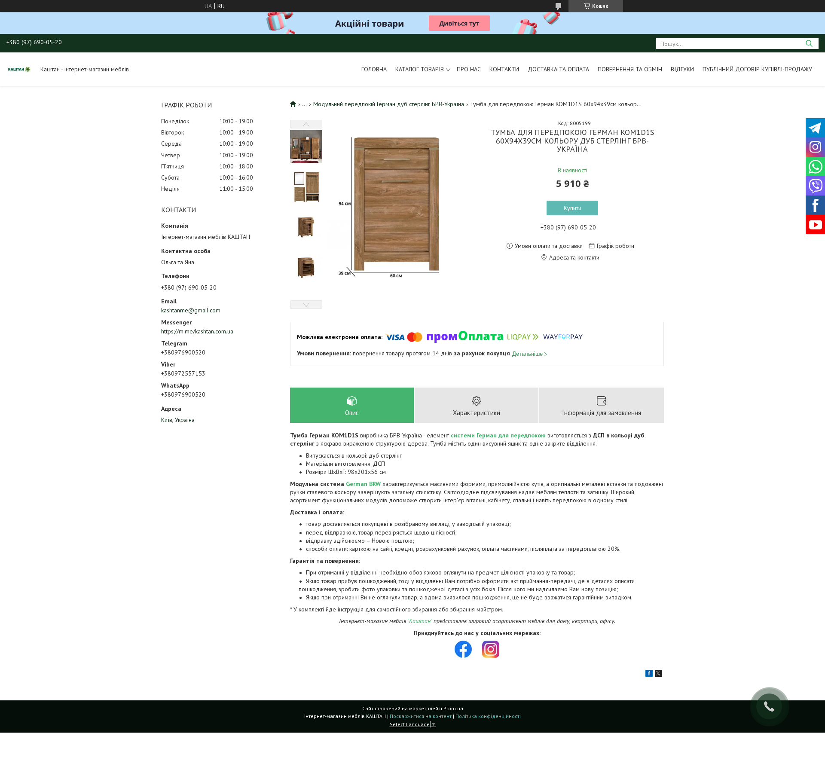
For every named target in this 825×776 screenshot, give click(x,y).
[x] (658, 674)
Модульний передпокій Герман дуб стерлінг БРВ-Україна (388, 104)
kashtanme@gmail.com (190, 310)
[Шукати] (809, 43)
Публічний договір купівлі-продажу (757, 69)
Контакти (504, 69)
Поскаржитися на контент (421, 716)
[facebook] (649, 674)
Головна (374, 69)
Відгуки (682, 69)
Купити (572, 208)
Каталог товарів (419, 69)
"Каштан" (419, 621)
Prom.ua (453, 708)
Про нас (469, 69)
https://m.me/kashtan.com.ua (197, 331)
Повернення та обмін (630, 69)
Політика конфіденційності (488, 716)
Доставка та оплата (558, 69)
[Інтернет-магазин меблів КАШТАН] (19, 69)
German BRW (363, 484)
